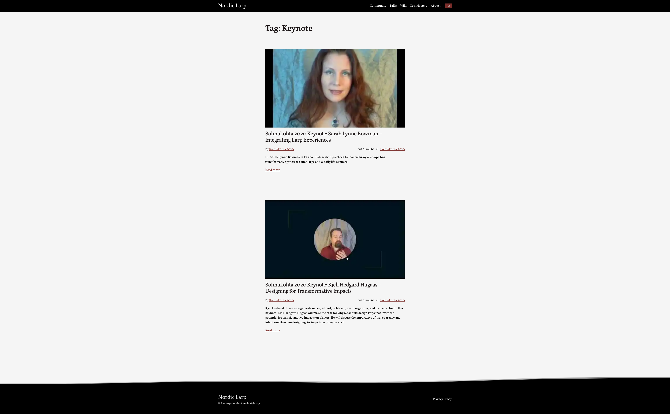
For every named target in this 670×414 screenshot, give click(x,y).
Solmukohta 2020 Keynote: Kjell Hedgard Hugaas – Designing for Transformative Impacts (323, 288)
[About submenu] (441, 6)
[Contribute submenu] (426, 6)
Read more (272, 170)
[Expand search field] (448, 6)
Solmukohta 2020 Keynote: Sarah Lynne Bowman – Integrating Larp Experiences (323, 137)
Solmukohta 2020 (281, 149)
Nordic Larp (232, 6)
